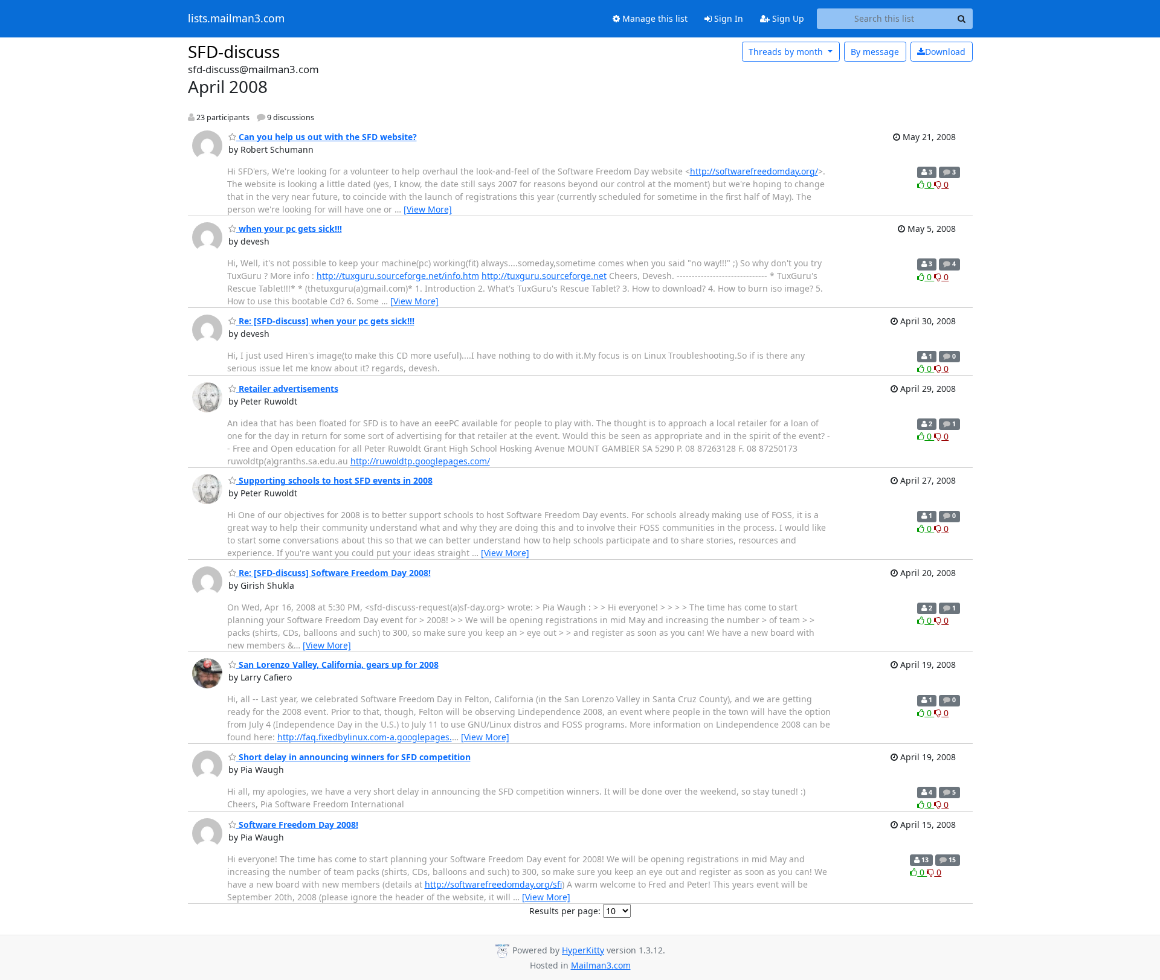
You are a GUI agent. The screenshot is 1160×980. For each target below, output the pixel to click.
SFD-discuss (234, 51)
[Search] (962, 18)
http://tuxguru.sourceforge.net (544, 275)
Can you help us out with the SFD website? (326, 137)
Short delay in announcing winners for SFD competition (353, 757)
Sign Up (787, 18)
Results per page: (565, 911)
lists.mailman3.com (236, 18)
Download (945, 51)
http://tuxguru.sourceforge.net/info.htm (398, 275)
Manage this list (654, 18)
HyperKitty (583, 950)
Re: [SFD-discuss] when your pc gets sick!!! (325, 321)
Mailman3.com (601, 965)
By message (875, 51)
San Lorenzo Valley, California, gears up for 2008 (337, 664)
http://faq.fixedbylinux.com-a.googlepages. (364, 737)
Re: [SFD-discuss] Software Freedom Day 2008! (333, 572)
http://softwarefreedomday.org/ (754, 171)
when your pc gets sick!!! (289, 228)
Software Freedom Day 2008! (297, 824)
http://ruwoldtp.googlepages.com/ (420, 461)
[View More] (428, 209)
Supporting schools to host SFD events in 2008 (334, 480)
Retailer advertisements (287, 388)
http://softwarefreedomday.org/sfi (493, 884)
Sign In (727, 18)
